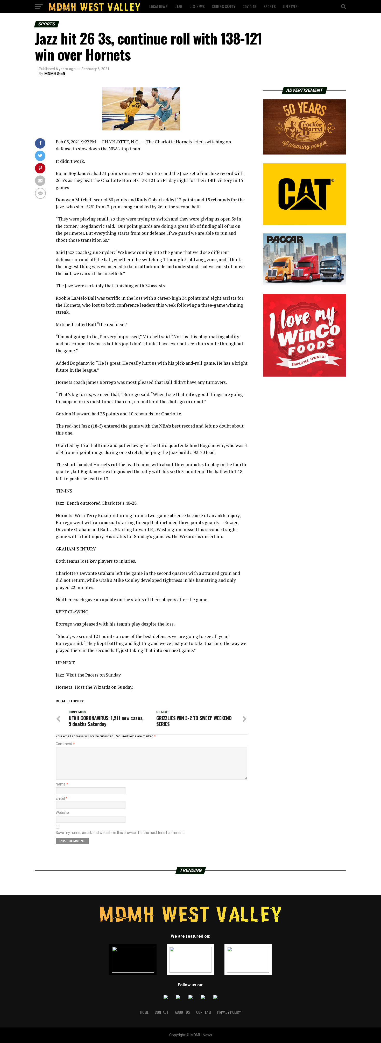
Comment (65, 744)
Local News (158, 6)
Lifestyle (290, 6)
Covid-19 (249, 6)
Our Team (203, 1012)
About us (182, 1012)
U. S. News (196, 6)
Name (62, 784)
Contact (162, 1012)
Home (144, 1012)
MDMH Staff (54, 74)
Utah (178, 6)
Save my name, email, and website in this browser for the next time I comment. (120, 832)
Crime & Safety (223, 6)
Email (61, 798)
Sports (270, 6)
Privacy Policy (229, 1012)
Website (62, 812)
